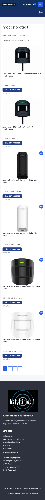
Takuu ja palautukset (11, 442)
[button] (41, 14)
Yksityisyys (7, 448)
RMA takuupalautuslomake (13, 439)
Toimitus (6, 445)
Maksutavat (8, 436)
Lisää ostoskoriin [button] (12, 90)
